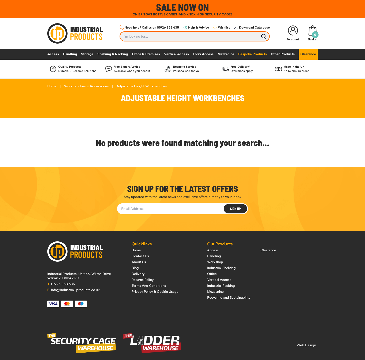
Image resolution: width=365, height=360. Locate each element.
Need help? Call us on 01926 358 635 (152, 27)
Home (51, 86)
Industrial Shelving (221, 268)
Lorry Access (203, 54)
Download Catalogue (254, 27)
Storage (87, 54)
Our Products (220, 243)
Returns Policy (143, 280)
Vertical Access (176, 54)
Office (212, 274)
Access (53, 54)
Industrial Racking (221, 286)
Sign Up (235, 209)
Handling (70, 54)
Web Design (306, 345)
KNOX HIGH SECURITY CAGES (210, 14)
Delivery (138, 274)
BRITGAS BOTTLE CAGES (158, 14)
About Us (139, 262)
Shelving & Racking (112, 54)
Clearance (308, 54)
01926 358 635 (61, 284)
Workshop (215, 262)
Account (293, 39)
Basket (313, 37)
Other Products (283, 54)
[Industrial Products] (75, 251)
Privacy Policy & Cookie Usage (155, 292)
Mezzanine (226, 54)
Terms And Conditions (149, 286)
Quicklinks (142, 243)
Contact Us (140, 256)
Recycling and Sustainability (228, 297)
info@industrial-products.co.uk (73, 290)
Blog (135, 268)
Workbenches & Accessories (86, 86)
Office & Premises (146, 54)
